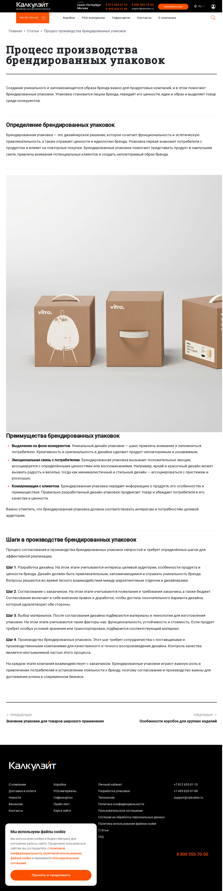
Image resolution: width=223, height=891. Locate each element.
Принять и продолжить (51, 875)
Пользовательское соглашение (120, 810)
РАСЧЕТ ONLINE (29, 17)
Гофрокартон (121, 17)
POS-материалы (93, 17)
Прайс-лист (62, 804)
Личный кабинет (110, 784)
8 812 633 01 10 (116, 4)
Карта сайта (62, 810)
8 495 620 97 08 (116, 8)
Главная (15, 31)
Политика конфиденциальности (121, 804)
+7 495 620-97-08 (186, 791)
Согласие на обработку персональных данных (131, 817)
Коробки (69, 17)
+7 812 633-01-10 (186, 784)
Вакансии (16, 804)
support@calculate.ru (143, 8)
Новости (15, 797)
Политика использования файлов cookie (127, 823)
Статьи (33, 31)
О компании (167, 17)
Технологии (106, 797)
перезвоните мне (173, 6)
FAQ (101, 836)
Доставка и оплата (22, 791)
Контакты (144, 17)
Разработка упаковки (114, 791)
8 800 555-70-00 (143, 4)
